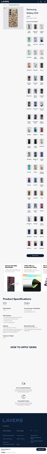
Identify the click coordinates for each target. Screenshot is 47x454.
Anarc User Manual (7, 438)
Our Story (6, 426)
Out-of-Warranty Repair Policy (37, 441)
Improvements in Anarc (9, 444)
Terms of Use (20, 435)
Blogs (18, 444)
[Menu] (45, 1)
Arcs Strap (20, 431)
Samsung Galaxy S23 (14, 5)
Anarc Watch (7, 431)
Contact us (6, 442)
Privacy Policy (34, 435)
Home (5, 5)
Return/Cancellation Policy (36, 438)
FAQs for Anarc (20, 438)
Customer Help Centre (8, 435)
